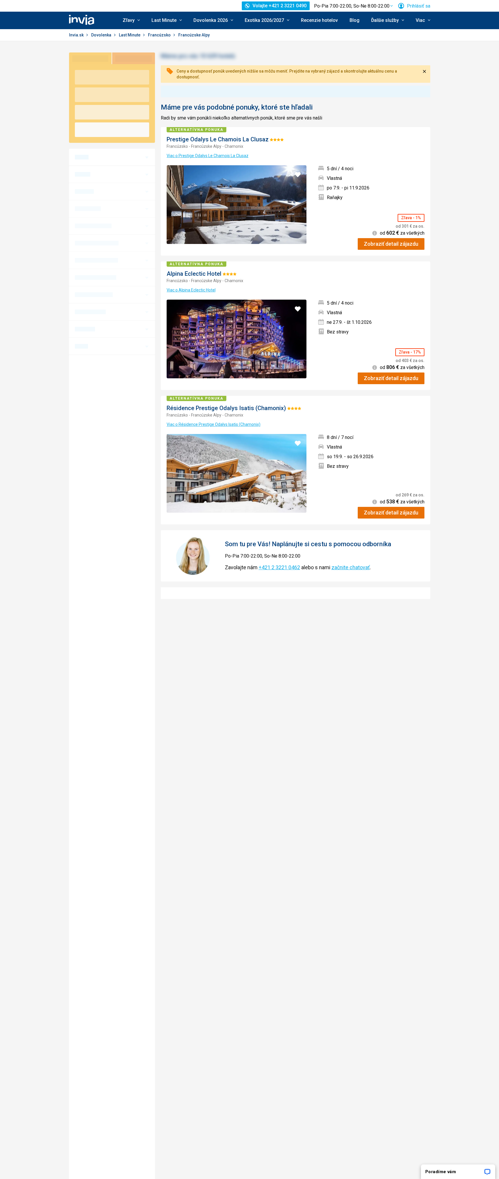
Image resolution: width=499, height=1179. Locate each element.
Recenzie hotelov (319, 20)
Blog (354, 20)
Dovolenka (101, 35)
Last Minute (130, 35)
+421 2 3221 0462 (279, 567)
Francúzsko (160, 35)
